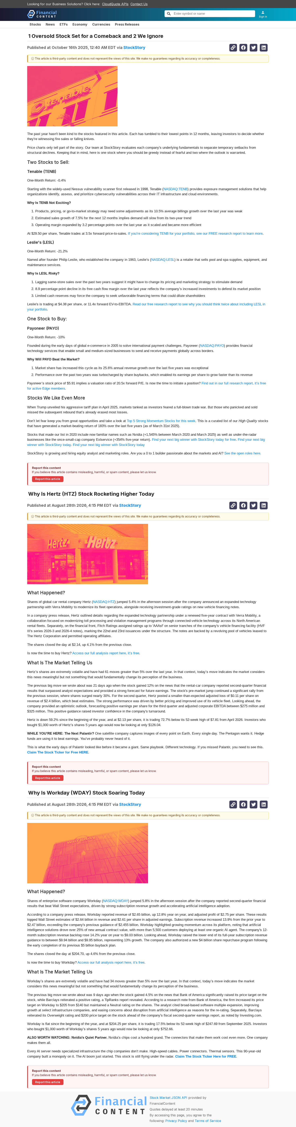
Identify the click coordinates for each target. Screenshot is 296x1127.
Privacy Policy (176, 1121)
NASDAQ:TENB (175, 189)
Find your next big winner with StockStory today (109, 445)
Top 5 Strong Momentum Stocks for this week (161, 421)
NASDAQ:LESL (162, 260)
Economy (79, 24)
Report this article (47, 479)
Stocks (35, 24)
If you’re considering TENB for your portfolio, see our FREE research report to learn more (195, 233)
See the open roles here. (242, 453)
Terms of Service (208, 1121)
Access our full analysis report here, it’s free (105, 653)
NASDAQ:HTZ (104, 602)
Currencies (101, 24)
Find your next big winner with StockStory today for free (194, 440)
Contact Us (139, 4)
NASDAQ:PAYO (212, 346)
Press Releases (127, 24)
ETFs (64, 24)
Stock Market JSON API (168, 1098)
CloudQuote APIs (115, 4)
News (50, 24)
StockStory (134, 47)
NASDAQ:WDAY (115, 901)
